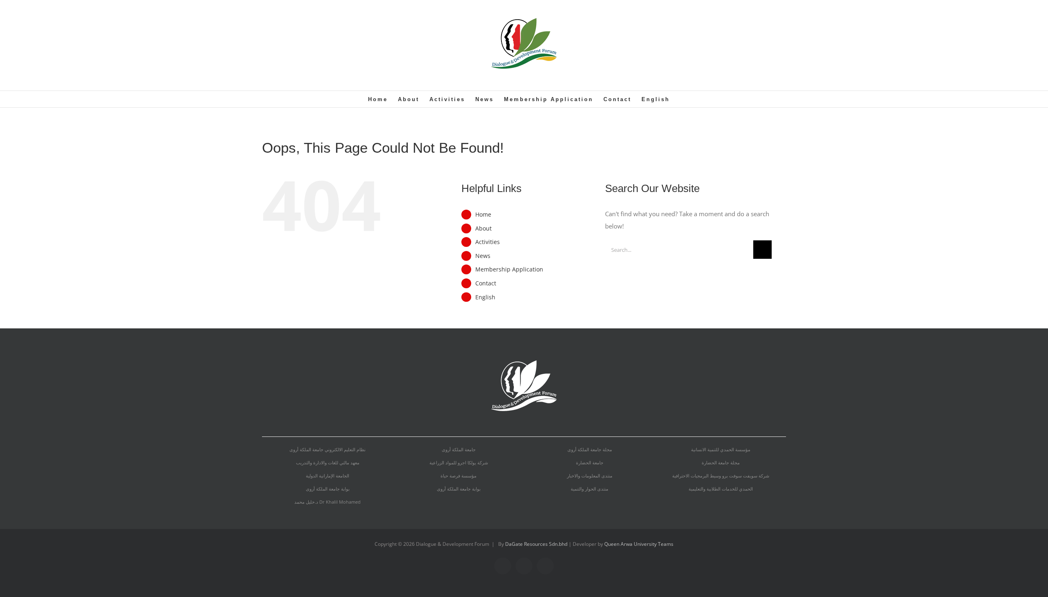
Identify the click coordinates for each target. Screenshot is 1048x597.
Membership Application (509, 269)
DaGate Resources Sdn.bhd (537, 543)
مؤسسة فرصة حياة (458, 476)
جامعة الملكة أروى (459, 449)
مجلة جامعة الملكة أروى (589, 449)
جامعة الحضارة (589, 462)
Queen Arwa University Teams (638, 543)
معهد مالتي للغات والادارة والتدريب (327, 462)
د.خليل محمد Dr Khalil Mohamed (327, 502)
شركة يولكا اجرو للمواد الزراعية (458, 462)
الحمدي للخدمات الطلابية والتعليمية (721, 489)
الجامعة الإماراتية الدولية (327, 476)
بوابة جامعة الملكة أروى (328, 489)
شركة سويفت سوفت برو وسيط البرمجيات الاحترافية (720, 476)
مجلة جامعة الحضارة (721, 462)
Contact (485, 283)
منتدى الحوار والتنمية (589, 489)
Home (483, 214)
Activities (487, 242)
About (483, 228)
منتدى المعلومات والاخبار (589, 476)
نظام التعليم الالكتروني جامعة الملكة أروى (327, 449)
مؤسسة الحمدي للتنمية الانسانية (720, 449)
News (482, 256)
